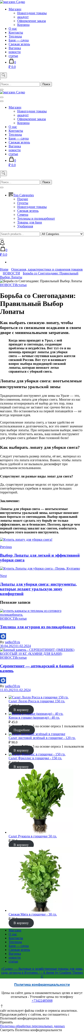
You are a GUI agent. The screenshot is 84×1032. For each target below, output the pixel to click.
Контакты (16, 32)
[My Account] (2, 243)
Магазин (15, 9)
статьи (13, 56)
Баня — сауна (19, 40)
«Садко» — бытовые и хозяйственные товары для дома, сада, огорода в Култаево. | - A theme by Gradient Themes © (42, 972)
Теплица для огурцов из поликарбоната (37, 627)
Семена (22, 214)
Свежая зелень (19, 44)
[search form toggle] (3, 75)
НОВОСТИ (8, 285)
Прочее (22, 199)
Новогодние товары (32, 13)
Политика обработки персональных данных (32, 1026)
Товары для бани (29, 222)
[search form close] (1, 89)
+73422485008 (42, 1000)
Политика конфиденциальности (42, 984)
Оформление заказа (31, 21)
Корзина (23, 25)
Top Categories (23, 195)
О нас (13, 28)
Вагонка (15, 48)
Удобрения (25, 226)
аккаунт (23, 17)
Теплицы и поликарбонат (36, 218)
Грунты (22, 203)
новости (15, 52)
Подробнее (22, 730)
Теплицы (15, 36)
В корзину (21, 710)
